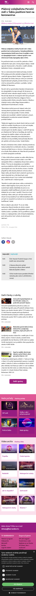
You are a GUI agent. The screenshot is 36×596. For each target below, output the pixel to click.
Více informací (25, 563)
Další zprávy (18, 381)
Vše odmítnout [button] (18, 588)
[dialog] (18, 573)
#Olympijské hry (18, 23)
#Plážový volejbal (6, 23)
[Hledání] (33, 2)
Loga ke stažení (6, 548)
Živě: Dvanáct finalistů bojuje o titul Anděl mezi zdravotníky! (20, 260)
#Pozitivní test (29, 23)
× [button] (34, 551)
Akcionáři (4, 543)
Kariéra (3, 545)
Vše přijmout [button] (18, 584)
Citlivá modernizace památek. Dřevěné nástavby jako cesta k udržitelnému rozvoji (21, 276)
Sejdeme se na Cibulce (26, 543)
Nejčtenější (14, 254)
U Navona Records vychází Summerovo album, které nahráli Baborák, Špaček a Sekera (19, 267)
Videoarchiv (5, 541)
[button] (18, 593)
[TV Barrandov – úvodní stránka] (5, 2)
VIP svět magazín (24, 539)
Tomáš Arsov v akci (25, 541)
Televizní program (7, 539)
